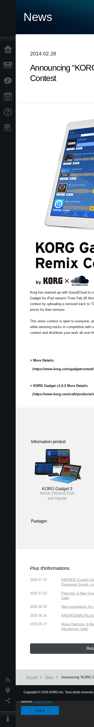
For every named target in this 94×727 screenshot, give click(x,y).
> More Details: (42, 360)
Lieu (9, 690)
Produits (9, 65)
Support (9, 112)
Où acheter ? (9, 128)
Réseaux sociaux (9, 701)
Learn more (42, 701)
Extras (9, 81)
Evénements (9, 97)
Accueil (9, 50)
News (9, 680)
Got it (40, 710)
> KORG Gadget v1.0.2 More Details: (59, 386)
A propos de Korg (9, 719)
